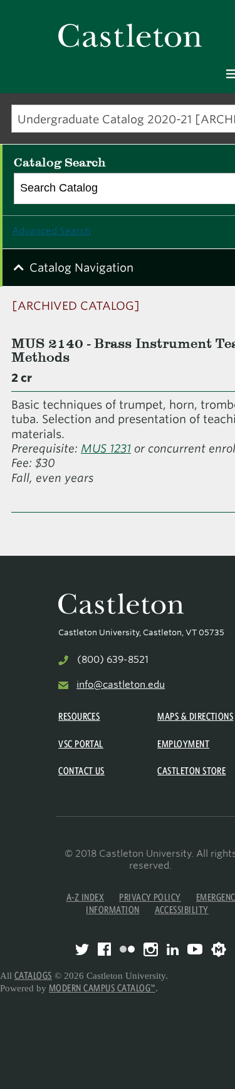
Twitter (82, 949)
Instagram (151, 949)
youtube (194, 949)
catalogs (33, 975)
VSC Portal (80, 744)
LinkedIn (173, 949)
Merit (218, 949)
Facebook (104, 949)
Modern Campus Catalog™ (102, 988)
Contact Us (81, 771)
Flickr (127, 949)
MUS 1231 (106, 448)
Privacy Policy (150, 897)
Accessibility (182, 910)
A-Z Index (85, 897)
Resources (79, 716)
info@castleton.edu (120, 684)
